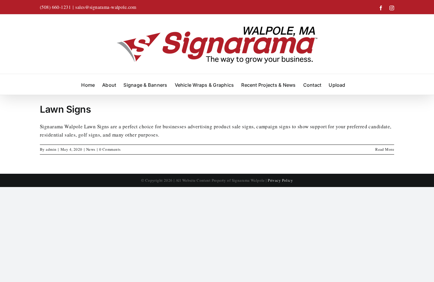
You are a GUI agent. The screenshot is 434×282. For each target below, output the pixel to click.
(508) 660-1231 (55, 7)
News (90, 149)
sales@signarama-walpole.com (105, 7)
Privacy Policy (280, 180)
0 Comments (109, 149)
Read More (384, 149)
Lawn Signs (65, 109)
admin (51, 149)
